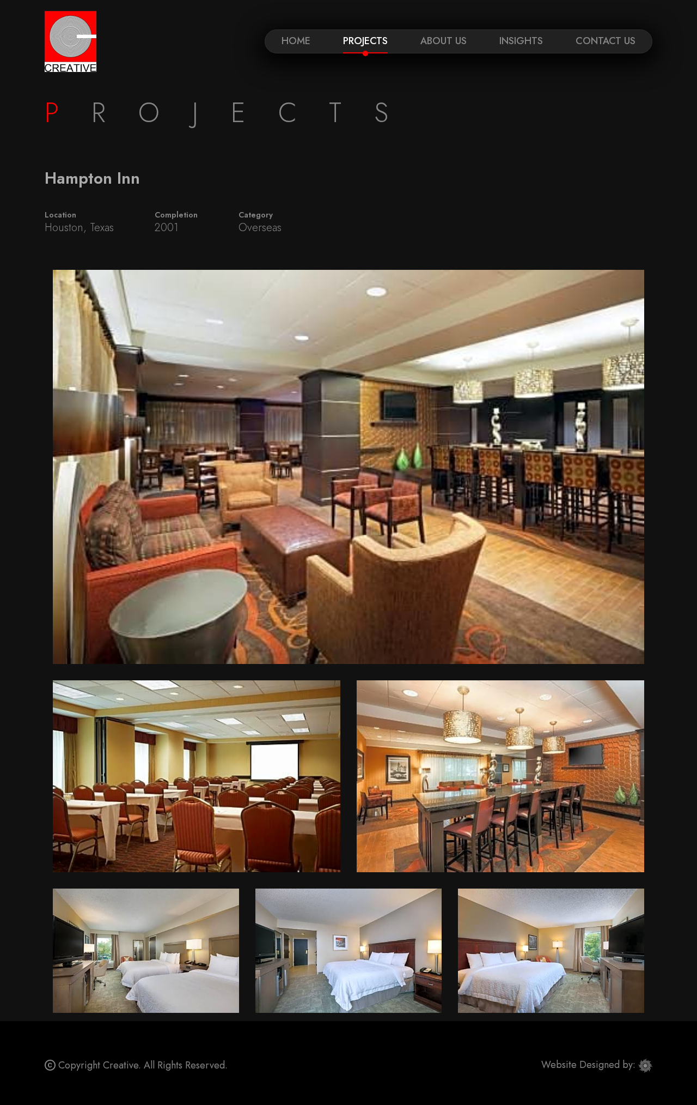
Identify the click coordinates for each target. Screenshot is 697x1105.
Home (296, 41)
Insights (521, 41)
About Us (443, 41)
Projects (365, 41)
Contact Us (605, 41)
